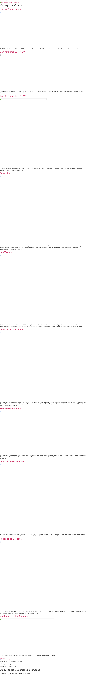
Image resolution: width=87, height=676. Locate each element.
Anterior (3, 658)
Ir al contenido (3, 0)
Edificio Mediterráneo (11, 408)
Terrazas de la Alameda (12, 329)
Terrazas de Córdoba (11, 538)
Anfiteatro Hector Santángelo (15, 616)
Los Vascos (6, 252)
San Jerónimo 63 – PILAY (13, 96)
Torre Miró (5, 173)
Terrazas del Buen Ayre (12, 461)
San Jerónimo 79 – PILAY (13, 9)
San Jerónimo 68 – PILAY (13, 52)
